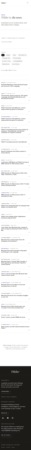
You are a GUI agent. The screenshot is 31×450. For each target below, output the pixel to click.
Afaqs (14, 55)
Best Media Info (23, 55)
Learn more (5, 391)
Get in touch (5, 435)
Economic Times (6, 61)
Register (4, 413)
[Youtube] (8, 418)
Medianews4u (5, 64)
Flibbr (3, 3)
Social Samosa (15, 64)
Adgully (8, 55)
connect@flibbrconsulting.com (10, 430)
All (3, 55)
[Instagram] (12, 418)
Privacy (3, 447)
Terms (13, 447)
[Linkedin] (3, 418)
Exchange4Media (17, 61)
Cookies (8, 447)
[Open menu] (28, 3)
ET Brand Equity (17, 58)
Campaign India (6, 58)
